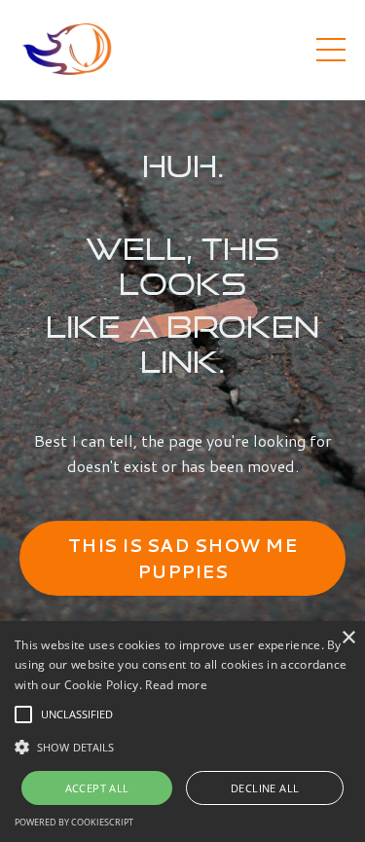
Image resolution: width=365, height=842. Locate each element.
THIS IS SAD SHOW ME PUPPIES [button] (182, 558)
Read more (176, 685)
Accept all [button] (97, 788)
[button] (23, 714)
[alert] (182, 731)
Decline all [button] (265, 788)
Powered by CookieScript (74, 822)
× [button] (348, 638)
